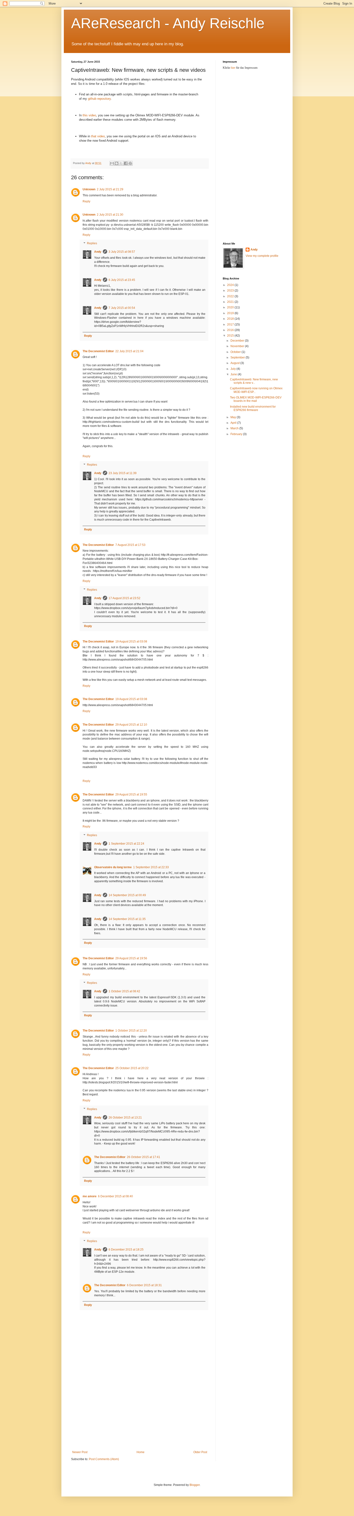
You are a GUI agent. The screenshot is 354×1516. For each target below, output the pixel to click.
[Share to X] (121, 163)
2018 (231, 318)
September (238, 357)
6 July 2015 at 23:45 (122, 280)
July (233, 369)
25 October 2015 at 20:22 (132, 1068)
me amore (90, 1196)
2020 (231, 307)
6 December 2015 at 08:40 (115, 1196)
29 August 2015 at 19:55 (131, 794)
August (235, 363)
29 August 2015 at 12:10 (131, 724)
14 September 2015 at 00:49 (127, 895)
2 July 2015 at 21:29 (110, 189)
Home (140, 1452)
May (233, 417)
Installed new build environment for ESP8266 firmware (253, 408)
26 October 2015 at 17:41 (143, 1157)
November (237, 346)
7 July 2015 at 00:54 (122, 308)
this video (89, 115)
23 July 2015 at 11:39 (123, 473)
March (234, 428)
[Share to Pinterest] (130, 163)
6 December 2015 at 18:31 (144, 1285)
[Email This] (112, 163)
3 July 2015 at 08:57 (122, 251)
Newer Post (79, 1452)
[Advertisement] (140, 1414)
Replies (92, 243)
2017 (231, 324)
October (236, 352)
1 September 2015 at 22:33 (151, 867)
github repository (99, 98)
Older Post (200, 1452)
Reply (86, 201)
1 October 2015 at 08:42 (124, 991)
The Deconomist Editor (98, 351)
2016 (231, 330)
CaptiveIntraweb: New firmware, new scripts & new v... (254, 381)
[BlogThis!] (116, 163)
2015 (231, 335)
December (237, 340)
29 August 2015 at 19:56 (131, 958)
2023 (231, 290)
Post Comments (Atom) (104, 1459)
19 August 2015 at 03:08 (131, 641)
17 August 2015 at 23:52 (124, 598)
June (234, 374)
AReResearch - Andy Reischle (167, 23)
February (236, 434)
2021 (231, 302)
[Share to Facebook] (125, 163)
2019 (231, 313)
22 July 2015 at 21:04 (129, 351)
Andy (97, 251)
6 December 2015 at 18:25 (126, 1249)
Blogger (195, 1485)
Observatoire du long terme (113, 867)
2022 (231, 296)
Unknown (89, 189)
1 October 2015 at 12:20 (131, 1030)
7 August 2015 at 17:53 (130, 545)
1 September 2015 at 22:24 (126, 843)
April (233, 422)
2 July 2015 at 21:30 (110, 214)
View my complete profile (262, 256)
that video (98, 136)
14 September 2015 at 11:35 (127, 919)
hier (233, 67)
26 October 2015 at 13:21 (125, 1117)
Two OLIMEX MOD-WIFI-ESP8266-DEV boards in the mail (256, 399)
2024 (231, 285)
